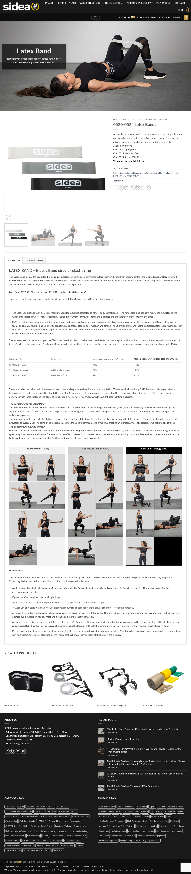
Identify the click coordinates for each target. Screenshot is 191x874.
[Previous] (10, 169)
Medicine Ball (118, 826)
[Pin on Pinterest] (132, 187)
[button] (183, 10)
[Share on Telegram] (148, 187)
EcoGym (136, 816)
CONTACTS (180, 3)
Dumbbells (23, 826)
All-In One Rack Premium (45, 811)
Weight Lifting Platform (130, 840)
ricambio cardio (162, 831)
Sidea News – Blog (146, 17)
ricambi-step (133, 831)
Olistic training (33, 835)
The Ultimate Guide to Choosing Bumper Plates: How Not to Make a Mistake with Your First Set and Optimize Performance (146, 762)
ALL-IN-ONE (62, 807)
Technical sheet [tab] (34, 260)
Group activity (152, 173)
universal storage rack (108, 840)
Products (128, 119)
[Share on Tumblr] (142, 187)
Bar (151, 811)
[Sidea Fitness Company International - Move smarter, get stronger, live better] (21, 6)
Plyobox (162, 826)
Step (107, 835)
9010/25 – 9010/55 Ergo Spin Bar (112, 705)
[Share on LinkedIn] (137, 187)
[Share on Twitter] (121, 187)
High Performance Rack (137, 821)
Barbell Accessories (30, 816)
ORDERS (177, 17)
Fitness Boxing (157, 816)
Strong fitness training (32, 850)
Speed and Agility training (47, 845)
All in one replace (131, 811)
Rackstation (104, 831)
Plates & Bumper (12, 840)
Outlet (45, 835)
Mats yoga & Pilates (78, 831)
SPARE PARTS (27, 845)
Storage (79, 845)
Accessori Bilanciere (125, 807)
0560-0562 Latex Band (153, 705)
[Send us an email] (18, 751)
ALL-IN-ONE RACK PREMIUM (18, 811)
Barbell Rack (170, 811)
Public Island (179, 826)
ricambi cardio (148, 831)
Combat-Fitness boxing (58, 821)
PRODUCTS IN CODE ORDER (126, 176)
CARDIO (62, 3)
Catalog (48, 3)
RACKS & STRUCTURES (90, 3)
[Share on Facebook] (116, 187)
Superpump (130, 835)
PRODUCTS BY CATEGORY (139, 3)
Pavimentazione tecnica (146, 826)
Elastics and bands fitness (152, 119)
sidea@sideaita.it (21, 743)
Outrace (130, 826)
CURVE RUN (10, 826)
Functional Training (63, 826)
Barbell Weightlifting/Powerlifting (55, 816)
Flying (168, 816)
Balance (144, 811)
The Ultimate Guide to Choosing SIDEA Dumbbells (133, 786)
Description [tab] (13, 260)
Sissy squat (177, 831)
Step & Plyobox (67, 845)
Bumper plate (104, 816)
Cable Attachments (80, 816)
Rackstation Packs (72, 840)
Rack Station (56, 840)
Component (76, 821)
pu (170, 826)
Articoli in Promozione (67, 811)
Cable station (11, 821)
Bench (180, 811)
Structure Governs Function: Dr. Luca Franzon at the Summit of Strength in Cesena (145, 775)
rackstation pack (118, 831)
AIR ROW (41, 807)
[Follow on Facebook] (7, 751)
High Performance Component (18, 831)
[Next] (103, 169)
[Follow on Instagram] (12, 751)
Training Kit (58, 850)
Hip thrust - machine (159, 821)
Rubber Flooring (12, 845)
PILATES (72, 3)
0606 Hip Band (11, 705)
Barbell (159, 811)
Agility (21, 807)
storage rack (116, 835)
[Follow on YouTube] (23, 751)
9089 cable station (107, 807)
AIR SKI (51, 807)
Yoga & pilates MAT (151, 840)
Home (116, 119)
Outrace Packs (57, 835)
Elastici (120, 181)
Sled (100, 835)
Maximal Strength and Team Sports (124, 738)
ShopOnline (123, 17)
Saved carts (164, 17)
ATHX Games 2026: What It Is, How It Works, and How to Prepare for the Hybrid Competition (144, 750)
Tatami (48, 850)
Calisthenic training (27, 821)
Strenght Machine (13, 850)
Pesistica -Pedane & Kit (76, 835)
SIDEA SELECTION (113, 3)
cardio (115, 816)
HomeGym (62, 831)
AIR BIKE (30, 807)
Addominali (142, 807)
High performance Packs (44, 831)
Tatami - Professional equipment (151, 835)
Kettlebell (174, 821)
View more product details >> (128, 161)
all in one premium (175, 807)
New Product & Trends (168, 173)
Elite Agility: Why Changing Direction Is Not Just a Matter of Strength (142, 729)
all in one (161, 807)
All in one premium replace (110, 811)
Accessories (10, 807)
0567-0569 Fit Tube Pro (62, 705)
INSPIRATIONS (163, 3)
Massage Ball (104, 826)
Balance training (12, 816)
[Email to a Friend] (126, 187)
